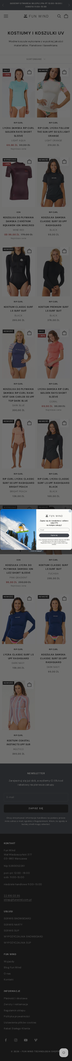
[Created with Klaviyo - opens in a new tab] (36, 551)
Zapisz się (54, 535)
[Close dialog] (70, 511)
